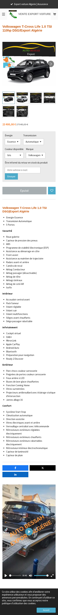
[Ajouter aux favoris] (52, 190)
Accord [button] (46, 610)
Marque (30, 149)
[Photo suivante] (51, 64)
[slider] (15, 575)
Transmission (29, 135)
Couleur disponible (14, 149)
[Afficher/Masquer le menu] (3, 14)
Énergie (9, 135)
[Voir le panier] (54, 14)
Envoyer (11, 176)
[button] (8, 98)
